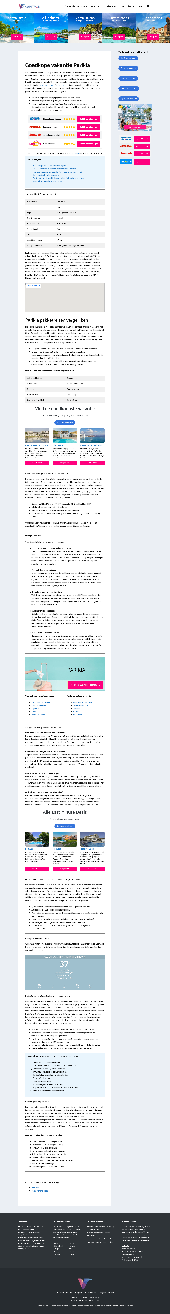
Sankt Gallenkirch (80, 705)
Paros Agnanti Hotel (39, 1191)
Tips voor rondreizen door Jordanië (100, 1242)
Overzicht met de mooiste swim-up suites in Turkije (100, 1228)
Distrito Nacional (38, 715)
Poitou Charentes (38, 705)
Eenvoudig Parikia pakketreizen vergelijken (50, 165)
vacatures (139, 1240)
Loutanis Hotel (32, 849)
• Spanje (56, 1243)
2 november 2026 (45, 85)
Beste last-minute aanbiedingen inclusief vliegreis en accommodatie (61, 178)
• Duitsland (72, 1254)
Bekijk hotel (37, 462)
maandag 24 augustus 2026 (31, 1245)
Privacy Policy (94, 1297)
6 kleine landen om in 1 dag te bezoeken (98, 1234)
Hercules (57, 849)
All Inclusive (112, 6)
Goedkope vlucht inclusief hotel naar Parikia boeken (54, 169)
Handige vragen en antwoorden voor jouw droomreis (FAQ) (57, 172)
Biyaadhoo (77, 715)
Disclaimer (83, 1297)
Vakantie (58, 1292)
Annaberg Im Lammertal (83, 702)
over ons (143, 1237)
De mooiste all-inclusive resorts (46, 175)
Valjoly (76, 711)
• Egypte (71, 1243)
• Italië (70, 1248)
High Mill (35, 1188)
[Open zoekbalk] (148, 6)
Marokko (72, 1246)
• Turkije (56, 1248)
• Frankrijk (56, 1254)
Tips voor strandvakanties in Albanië (101, 1238)
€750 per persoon (128, 78)
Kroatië (71, 1251)
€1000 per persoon (129, 88)
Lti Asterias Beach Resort (37, 445)
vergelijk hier (76, 153)
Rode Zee (35, 711)
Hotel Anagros (87, 849)
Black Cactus (58, 445)
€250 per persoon (128, 58)
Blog (140, 6)
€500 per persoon (128, 68)
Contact (74, 1297)
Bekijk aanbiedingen (89, 119)
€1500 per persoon (129, 99)
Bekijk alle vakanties (64, 422)
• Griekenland (58, 1246)
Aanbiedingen (127, 6)
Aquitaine (35, 708)
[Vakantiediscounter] (135, 130)
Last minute (96, 6)
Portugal (57, 1251)
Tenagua (76, 708)
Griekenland (67, 1292)
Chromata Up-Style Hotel (91, 445)
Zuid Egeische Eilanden (40, 702)
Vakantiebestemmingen (76, 6)
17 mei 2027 (61, 85)
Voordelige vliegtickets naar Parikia (47, 181)
